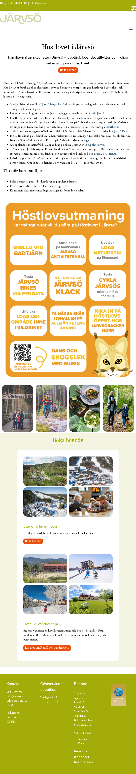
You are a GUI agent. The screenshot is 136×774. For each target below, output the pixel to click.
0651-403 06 (14, 692)
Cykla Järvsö (96, 113)
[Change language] (133, 8)
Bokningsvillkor (83, 720)
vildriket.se (112, 127)
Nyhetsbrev (13, 713)
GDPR (11, 722)
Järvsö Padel (121, 131)
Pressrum (12, 717)
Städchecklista (82, 725)
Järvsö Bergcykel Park (55, 104)
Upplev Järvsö (96, 145)
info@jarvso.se (38, 3)
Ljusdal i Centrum (105, 154)
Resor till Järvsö (83, 762)
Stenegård (85, 140)
